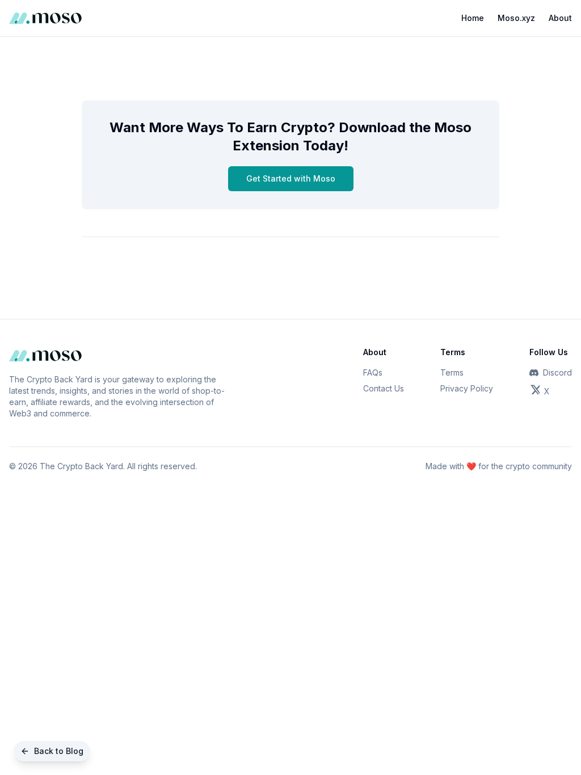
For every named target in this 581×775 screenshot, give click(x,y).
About (560, 18)
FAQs (372, 372)
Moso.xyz (516, 18)
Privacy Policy (466, 388)
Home (472, 18)
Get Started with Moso (290, 178)
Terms (452, 372)
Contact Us (383, 388)
